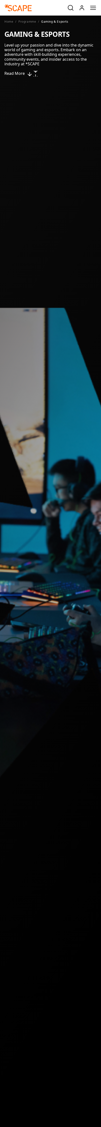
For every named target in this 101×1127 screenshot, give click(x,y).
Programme (27, 21)
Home (8, 21)
